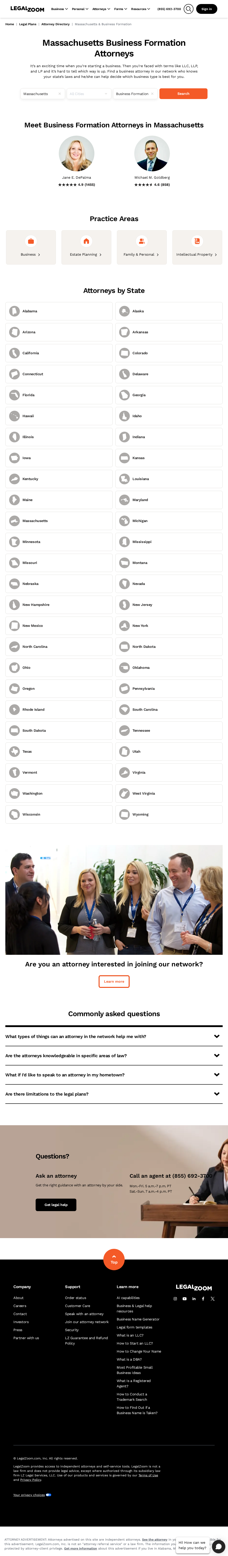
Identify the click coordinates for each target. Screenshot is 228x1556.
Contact (20, 1314)
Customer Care (77, 1306)
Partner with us (26, 1338)
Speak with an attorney (84, 1314)
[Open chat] (218, 1546)
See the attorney (154, 1539)
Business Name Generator (138, 1319)
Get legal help (56, 1205)
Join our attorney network (87, 1322)
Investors (20, 1322)
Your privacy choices (29, 1495)
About (18, 1298)
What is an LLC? (130, 1335)
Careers (19, 1306)
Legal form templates (134, 1327)
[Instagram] (175, 1298)
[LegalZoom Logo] (27, 9)
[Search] (188, 9)
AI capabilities (128, 1298)
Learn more (114, 981)
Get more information (80, 1548)
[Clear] (61, 93)
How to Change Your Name (139, 1351)
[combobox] (42, 93)
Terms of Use (148, 1475)
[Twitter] (212, 1298)
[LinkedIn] (194, 1298)
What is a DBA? (129, 1359)
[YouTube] (184, 1298)
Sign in (207, 9)
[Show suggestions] (107, 93)
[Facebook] (203, 1298)
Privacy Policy (30, 1479)
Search (183, 93)
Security (72, 1330)
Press (17, 1330)
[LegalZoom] (194, 1289)
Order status (75, 1298)
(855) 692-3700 (169, 9)
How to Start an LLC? (135, 1343)
